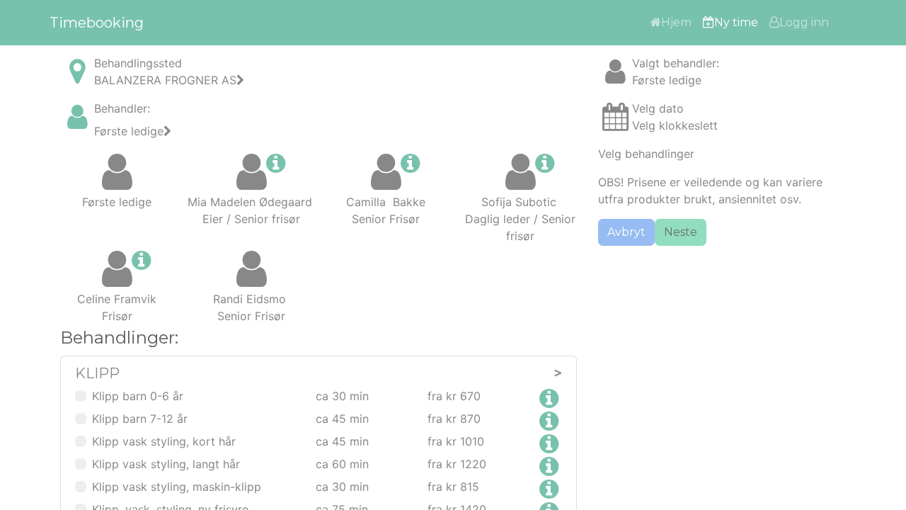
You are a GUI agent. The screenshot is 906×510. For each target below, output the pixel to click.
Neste (680, 232)
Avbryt (626, 232)
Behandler (120, 108)
